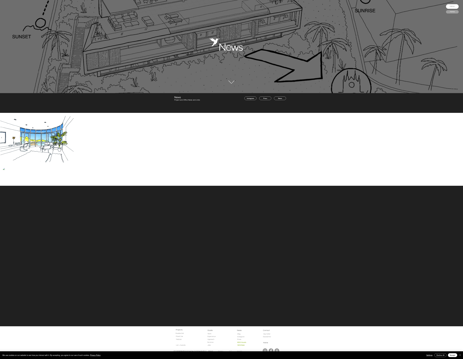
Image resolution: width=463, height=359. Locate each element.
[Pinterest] (277, 350)
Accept (452, 355)
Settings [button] (429, 355)
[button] (452, 6)
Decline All (440, 355)
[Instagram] (265, 350)
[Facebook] (271, 350)
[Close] (460, 355)
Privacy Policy (95, 355)
